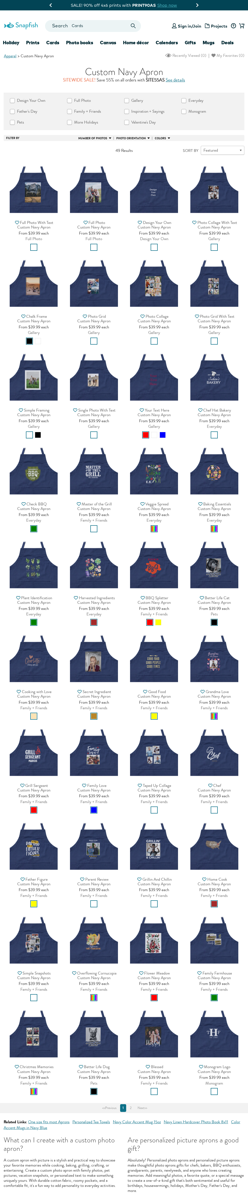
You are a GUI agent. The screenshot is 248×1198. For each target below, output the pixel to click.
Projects (219, 26)
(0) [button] (188, 55)
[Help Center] (233, 26)
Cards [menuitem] (52, 42)
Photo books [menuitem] (79, 42)
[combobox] (93, 26)
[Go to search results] (133, 26)
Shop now (175, 5)
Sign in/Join (189, 26)
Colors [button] (160, 138)
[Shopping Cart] (241, 26)
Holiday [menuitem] (11, 42)
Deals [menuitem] (227, 42)
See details (175, 80)
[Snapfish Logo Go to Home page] (21, 25)
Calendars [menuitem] (167, 42)
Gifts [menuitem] (190, 42)
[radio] (33, 247)
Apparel (10, 56)
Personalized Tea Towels (91, 1122)
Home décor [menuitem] (136, 42)
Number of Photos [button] (92, 138)
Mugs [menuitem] (209, 42)
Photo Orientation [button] (131, 138)
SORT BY (190, 150)
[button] (34, 188)
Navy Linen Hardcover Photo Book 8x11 (196, 1122)
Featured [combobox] (210, 150)
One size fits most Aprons (49, 1122)
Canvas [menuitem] (108, 42)
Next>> (142, 1108)
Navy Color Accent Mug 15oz (137, 1122)
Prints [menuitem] (32, 42)
